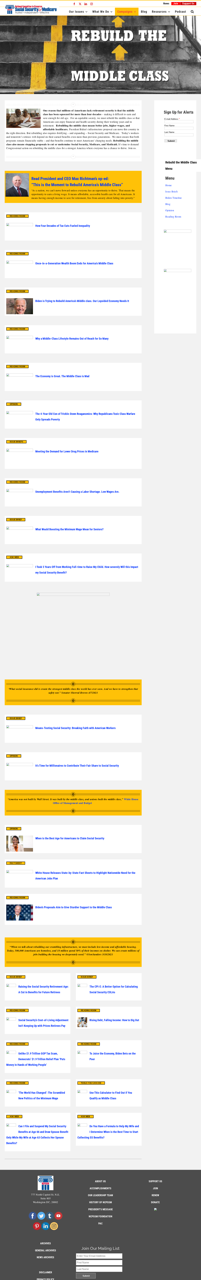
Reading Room (173, 216)
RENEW (155, 1195)
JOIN (155, 1188)
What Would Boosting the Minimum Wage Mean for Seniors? (69, 529)
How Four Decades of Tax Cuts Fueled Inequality (62, 225)
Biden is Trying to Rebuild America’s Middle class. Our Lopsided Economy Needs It (82, 301)
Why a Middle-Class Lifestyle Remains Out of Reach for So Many (72, 338)
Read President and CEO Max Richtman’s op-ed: (70, 178)
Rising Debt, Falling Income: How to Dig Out (114, 1020)
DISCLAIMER (45, 1272)
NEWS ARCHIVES (45, 1257)
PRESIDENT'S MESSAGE (100, 1209)
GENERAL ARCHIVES (45, 1250)
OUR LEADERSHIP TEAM (100, 1195)
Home (168, 185)
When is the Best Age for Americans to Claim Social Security (69, 838)
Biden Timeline (173, 197)
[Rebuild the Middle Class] (100, 55)
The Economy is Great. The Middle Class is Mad (62, 376)
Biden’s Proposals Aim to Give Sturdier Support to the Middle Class (73, 907)
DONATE (155, 1202)
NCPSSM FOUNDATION (100, 1216)
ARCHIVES (45, 1243)
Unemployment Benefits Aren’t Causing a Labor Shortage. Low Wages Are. (77, 491)
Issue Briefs (171, 191)
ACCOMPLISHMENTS (100, 1188)
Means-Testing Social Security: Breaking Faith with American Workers (75, 728)
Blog (168, 204)
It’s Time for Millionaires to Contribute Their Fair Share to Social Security (77, 765)
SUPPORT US (155, 1181)
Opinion (169, 210)
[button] (192, 12)
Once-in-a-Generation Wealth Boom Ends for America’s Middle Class (74, 263)
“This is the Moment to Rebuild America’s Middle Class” (77, 184)
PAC (100, 1223)
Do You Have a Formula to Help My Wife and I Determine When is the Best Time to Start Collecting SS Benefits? (108, 1132)
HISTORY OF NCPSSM (100, 1202)
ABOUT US (100, 1181)
